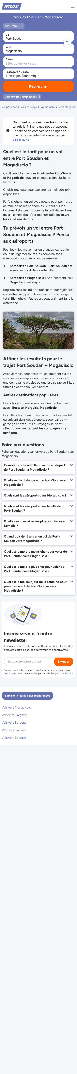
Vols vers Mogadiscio (16, 707)
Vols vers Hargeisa (14, 715)
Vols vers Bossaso (14, 738)
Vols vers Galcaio (13, 730)
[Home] (12, 6)
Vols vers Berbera (14, 722)
